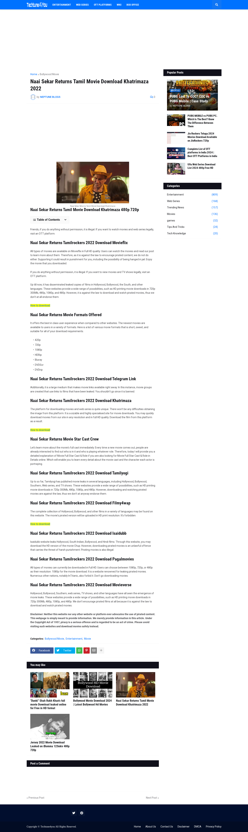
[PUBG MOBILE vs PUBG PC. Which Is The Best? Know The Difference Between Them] (176, 120)
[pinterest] (82, 813)
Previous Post (36, 797)
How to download (40, 305)
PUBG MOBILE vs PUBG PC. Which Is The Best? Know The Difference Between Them (202, 121)
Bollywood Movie (49, 74)
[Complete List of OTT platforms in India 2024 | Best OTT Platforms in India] (176, 153)
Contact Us (166, 826)
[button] (216, 4)
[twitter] (74, 813)
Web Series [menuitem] (82, 4)
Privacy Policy (213, 826)
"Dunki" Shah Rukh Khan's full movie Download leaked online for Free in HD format (48, 704)
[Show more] (101, 650)
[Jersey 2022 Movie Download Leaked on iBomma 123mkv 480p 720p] (50, 726)
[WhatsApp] (79, 650)
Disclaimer (184, 826)
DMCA (197, 826)
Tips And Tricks (192, 226)
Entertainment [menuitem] (61, 4)
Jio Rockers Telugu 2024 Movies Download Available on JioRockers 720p (202, 137)
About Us (150, 826)
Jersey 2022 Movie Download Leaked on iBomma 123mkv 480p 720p (50, 746)
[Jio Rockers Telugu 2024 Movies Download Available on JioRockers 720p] (176, 138)
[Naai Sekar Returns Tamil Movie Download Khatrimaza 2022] (135, 685)
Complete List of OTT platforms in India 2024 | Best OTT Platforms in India (202, 152)
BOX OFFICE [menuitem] (133, 4)
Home (33, 74)
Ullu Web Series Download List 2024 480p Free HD (201, 166)
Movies (192, 214)
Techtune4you (47, 826)
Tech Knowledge (192, 233)
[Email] (94, 650)
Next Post (151, 797)
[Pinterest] (87, 650)
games (192, 220)
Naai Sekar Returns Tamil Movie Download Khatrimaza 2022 (135, 702)
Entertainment (74, 638)
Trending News (192, 207)
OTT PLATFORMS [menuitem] (103, 4)
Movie (87, 638)
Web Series (192, 201)
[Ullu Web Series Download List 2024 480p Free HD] (176, 169)
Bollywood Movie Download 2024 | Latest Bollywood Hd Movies (92, 702)
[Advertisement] (124, 39)
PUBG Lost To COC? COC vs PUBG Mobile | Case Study (189, 98)
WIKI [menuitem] (119, 4)
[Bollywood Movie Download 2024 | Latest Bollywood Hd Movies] (92, 685)
